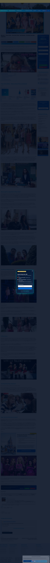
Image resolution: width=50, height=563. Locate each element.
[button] (48, 556)
